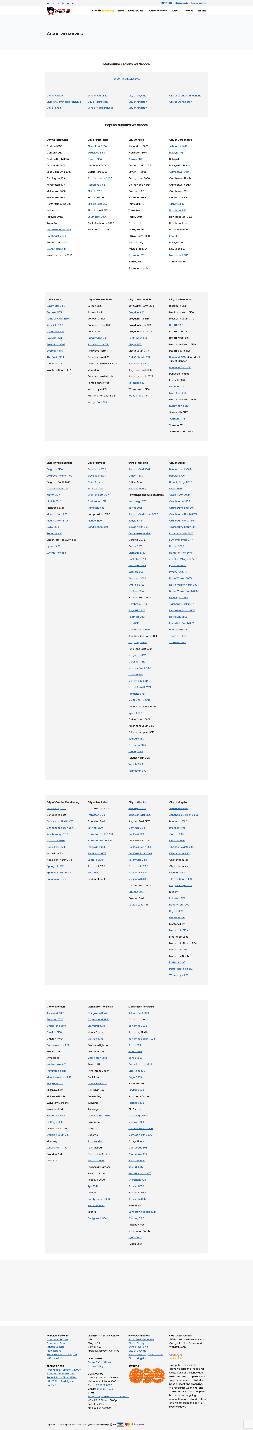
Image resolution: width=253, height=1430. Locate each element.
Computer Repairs (57, 1339)
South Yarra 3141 (56, 248)
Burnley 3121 (135, 159)
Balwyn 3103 (176, 152)
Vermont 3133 (136, 382)
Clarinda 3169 (177, 872)
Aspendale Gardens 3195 (184, 815)
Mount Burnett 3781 (139, 687)
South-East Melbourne (126, 79)
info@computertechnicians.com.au (190, 3)
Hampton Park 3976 (181, 552)
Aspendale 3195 (178, 808)
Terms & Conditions (99, 1362)
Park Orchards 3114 (98, 344)
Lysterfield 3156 (55, 331)
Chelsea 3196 (177, 840)
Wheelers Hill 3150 (57, 1147)
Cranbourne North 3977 (183, 514)
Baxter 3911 (134, 1045)
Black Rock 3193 (97, 475)
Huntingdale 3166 (57, 1070)
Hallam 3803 (176, 546)
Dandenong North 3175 (60, 821)
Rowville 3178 (54, 338)
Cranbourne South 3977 (183, 527)
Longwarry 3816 (137, 655)
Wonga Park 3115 (97, 402)
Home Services (135, 10)
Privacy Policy (95, 1366)
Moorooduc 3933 (138, 1147)
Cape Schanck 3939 (140, 1064)
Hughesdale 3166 (56, 1064)
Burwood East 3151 (180, 367)
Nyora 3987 (135, 713)
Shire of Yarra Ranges (100, 107)
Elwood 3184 (95, 159)
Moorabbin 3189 (178, 930)
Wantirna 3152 (55, 363)
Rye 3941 (93, 1186)
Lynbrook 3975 (177, 565)
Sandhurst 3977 (97, 853)
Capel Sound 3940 (98, 1019)
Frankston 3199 (96, 815)
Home (121, 10)
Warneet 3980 (177, 642)
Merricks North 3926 (140, 1135)
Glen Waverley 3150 (58, 1045)
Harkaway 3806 (178, 616)
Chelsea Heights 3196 (181, 847)
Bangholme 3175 (56, 879)
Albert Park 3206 (97, 146)
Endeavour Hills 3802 (181, 533)
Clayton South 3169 (180, 879)
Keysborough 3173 (57, 834)
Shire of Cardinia (97, 95)
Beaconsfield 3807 (139, 469)
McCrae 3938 (95, 1038)
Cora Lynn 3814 (137, 565)
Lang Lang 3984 (137, 642)
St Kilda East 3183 (98, 204)
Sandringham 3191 (98, 527)
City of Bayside (137, 95)
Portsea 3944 (95, 1141)
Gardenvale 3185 (138, 866)
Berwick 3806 (177, 475)
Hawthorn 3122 (177, 210)
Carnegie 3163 (136, 827)
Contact (188, 10)
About (175, 10)
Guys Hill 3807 (136, 610)
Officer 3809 (135, 475)
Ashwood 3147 (55, 1013)
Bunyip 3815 (135, 520)
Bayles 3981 (135, 507)
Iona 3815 (133, 623)
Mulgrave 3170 (55, 1083)
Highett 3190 (95, 520)
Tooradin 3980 (177, 636)
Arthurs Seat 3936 (139, 1013)
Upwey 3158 (53, 546)
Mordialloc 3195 (178, 949)
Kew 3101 (174, 236)
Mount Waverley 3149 (59, 1077)
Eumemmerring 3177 (181, 539)
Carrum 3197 (176, 834)
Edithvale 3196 (177, 898)
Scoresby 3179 (55, 350)
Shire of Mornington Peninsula (64, 101)
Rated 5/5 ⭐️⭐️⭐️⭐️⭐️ (102, 10)
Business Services (158, 10)
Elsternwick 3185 (137, 859)
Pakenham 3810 (137, 488)
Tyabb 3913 (135, 1237)
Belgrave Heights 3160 (59, 475)
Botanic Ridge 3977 (180, 482)
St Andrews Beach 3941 (142, 1211)
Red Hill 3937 (135, 1167)
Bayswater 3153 (56, 306)
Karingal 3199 (95, 827)
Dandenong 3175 (56, 808)
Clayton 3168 (54, 1032)
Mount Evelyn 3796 (58, 520)
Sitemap (105, 1424)
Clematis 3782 (136, 552)
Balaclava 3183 (96, 152)
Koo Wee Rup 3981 (139, 629)
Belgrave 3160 (55, 469)
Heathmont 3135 (138, 338)
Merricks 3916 (136, 1122)
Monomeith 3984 (138, 681)
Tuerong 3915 (136, 1218)
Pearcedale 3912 (178, 629)
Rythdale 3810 (136, 738)
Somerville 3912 (137, 1199)
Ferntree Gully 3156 (58, 318)
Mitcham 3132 (177, 386)
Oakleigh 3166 (55, 1122)
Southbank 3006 (56, 236)
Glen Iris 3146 (176, 204)
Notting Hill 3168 (56, 1115)
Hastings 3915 (136, 1102)
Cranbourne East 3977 (182, 507)
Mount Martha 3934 (99, 1115)
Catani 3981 (135, 546)
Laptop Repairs (55, 1347)
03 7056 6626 (104, 1385)
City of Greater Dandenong (185, 95)
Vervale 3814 (135, 764)
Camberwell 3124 (179, 171)
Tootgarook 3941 (97, 1218)
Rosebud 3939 (96, 1160)
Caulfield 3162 (136, 834)
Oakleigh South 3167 (58, 1135)
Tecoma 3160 (54, 533)
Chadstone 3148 (56, 1025)
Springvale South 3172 (59, 872)
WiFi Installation (56, 1358)
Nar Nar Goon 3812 (139, 700)
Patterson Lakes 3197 (181, 968)
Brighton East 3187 (98, 495)
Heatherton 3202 (179, 904)
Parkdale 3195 (177, 962)
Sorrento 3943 (96, 1205)
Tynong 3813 (135, 751)
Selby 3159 (53, 527)
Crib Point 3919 (136, 1070)
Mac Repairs (54, 1350)
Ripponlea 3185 (96, 184)
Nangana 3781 (136, 693)
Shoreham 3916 (137, 1179)
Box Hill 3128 (176, 325)
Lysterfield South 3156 (181, 623)
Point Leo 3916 (136, 1160)
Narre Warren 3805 (180, 578)
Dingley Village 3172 (180, 885)
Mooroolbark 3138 (57, 514)
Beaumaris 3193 (97, 469)
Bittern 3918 (135, 1051)
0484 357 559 (166, 3)
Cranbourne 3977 (179, 501)
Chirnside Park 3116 (57, 488)
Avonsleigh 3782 (138, 501)
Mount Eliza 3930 (97, 1083)
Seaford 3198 (95, 859)
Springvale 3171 (55, 866)
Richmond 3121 (136, 255)
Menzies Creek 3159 (139, 668)
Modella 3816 (135, 674)
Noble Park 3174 (56, 847)
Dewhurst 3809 (137, 578)
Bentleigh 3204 (137, 808)
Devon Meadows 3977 (182, 610)
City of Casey (55, 95)
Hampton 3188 (96, 507)
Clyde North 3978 (179, 495)
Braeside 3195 (177, 827)
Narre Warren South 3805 (184, 591)
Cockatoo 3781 (137, 559)
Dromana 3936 (96, 1025)
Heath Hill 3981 (136, 616)
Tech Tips (201, 10)
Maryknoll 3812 (136, 661)
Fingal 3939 (135, 1077)
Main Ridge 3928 (138, 1115)
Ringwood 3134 (137, 363)
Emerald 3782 (136, 584)
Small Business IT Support (62, 1354)
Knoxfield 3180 (55, 325)
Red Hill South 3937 (139, 1173)
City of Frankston (98, 101)
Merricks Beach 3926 (140, 1128)
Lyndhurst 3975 (178, 572)
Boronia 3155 (54, 312)
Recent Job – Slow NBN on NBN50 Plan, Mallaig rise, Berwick (62, 1381)
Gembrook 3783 (138, 604)
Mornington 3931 (97, 1058)
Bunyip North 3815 (138, 527)
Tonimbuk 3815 (137, 745)
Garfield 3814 (136, 591)
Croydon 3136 (136, 312)
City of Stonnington (180, 101)
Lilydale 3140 (54, 501)
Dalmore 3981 (136, 572)
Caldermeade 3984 (139, 533)
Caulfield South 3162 (140, 853)
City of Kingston (137, 101)
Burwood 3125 (177, 357)
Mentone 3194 (177, 917)
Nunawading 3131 (97, 338)
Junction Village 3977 (181, 559)
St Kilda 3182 (95, 191)
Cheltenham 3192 (98, 501)
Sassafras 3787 (56, 344)
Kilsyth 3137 (135, 344)
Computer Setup (56, 1343)
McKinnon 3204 (137, 879)
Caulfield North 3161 (139, 847)
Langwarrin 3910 (97, 847)
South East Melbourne (141, 1339)
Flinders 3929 (136, 1090)
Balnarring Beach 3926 (141, 1038)
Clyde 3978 (176, 488)
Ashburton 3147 (178, 146)
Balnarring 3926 (137, 1025)
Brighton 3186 (95, 488)
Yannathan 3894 (138, 770)
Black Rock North (97, 482)
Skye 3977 (93, 872)
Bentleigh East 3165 (139, 815)
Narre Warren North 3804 (184, 584)
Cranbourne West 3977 (183, 520)
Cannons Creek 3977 (181, 604)
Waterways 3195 (179, 975)
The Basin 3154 (55, 357)
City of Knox (54, 107)
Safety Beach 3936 (99, 1199)
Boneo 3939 (135, 1058)
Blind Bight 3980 (178, 597)
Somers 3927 (136, 1186)
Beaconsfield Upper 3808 (143, 514)
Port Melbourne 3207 (59, 229)
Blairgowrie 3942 (97, 1013)
